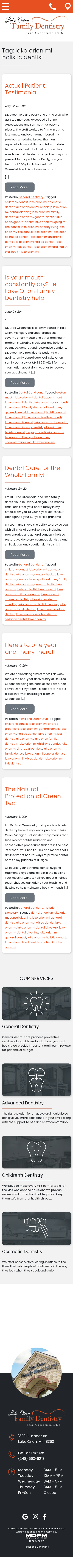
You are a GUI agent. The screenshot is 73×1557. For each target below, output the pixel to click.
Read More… (22, 187)
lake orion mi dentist (19, 422)
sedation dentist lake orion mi (25, 619)
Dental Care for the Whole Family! (32, 471)
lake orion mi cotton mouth (43, 417)
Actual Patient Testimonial (25, 89)
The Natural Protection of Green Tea (33, 796)
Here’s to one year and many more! (31, 648)
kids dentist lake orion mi (34, 232)
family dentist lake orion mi (42, 407)
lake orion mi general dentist (45, 754)
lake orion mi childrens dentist (39, 744)
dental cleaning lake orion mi (30, 212)
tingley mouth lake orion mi (45, 432)
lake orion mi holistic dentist (35, 242)
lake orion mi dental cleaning (38, 604)
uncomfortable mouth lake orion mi (30, 442)
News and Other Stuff (33, 719)
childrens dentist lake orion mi (26, 202)
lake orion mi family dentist (23, 427)
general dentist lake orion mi (33, 222)
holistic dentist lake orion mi (36, 589)
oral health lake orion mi (22, 252)
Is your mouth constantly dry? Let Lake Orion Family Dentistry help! (31, 287)
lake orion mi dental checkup (37, 928)
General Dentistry (30, 197)
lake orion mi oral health (51, 247)
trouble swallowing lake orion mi (27, 437)
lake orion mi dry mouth (50, 422)
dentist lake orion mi (38, 402)
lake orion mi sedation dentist (36, 614)
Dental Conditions (30, 392)
